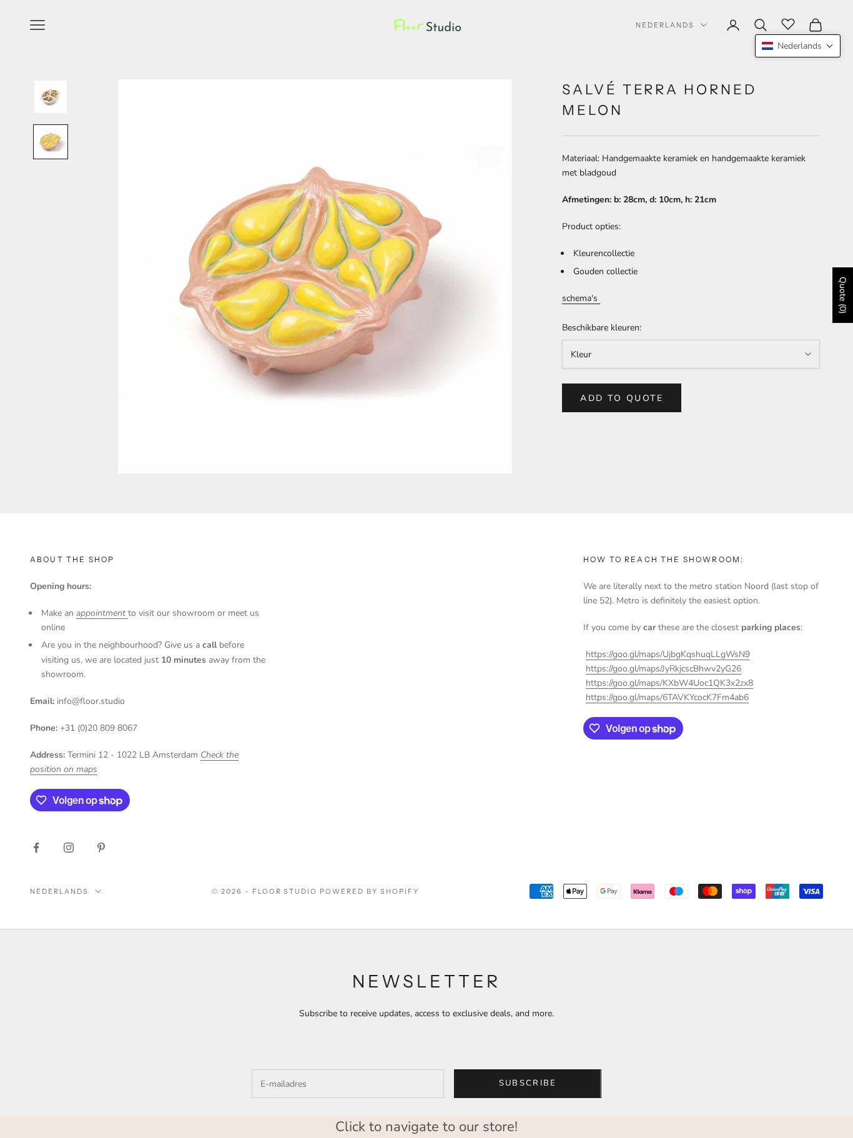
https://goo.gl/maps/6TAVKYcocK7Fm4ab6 (667, 697)
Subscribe (528, 1083)
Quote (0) (843, 295)
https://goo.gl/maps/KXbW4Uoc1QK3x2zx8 (669, 683)
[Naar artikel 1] (50, 96)
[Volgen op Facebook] (36, 847)
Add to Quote (621, 397)
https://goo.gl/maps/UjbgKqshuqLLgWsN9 (668, 654)
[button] (798, 46)
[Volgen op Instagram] (68, 847)
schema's (581, 298)
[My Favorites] (788, 23)
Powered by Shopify (369, 891)
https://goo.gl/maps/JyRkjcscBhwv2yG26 (663, 669)
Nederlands (665, 25)
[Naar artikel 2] (50, 141)
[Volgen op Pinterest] (101, 847)
